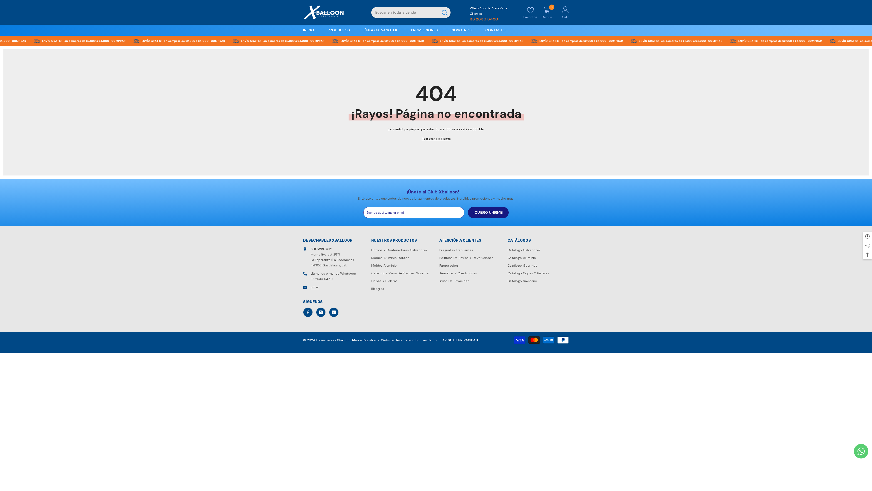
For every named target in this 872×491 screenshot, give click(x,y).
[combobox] (405, 12)
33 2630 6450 (322, 279)
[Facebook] (308, 312)
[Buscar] (411, 12)
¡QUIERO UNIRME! (488, 212)
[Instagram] (321, 312)
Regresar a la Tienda (436, 138)
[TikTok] (334, 312)
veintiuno (429, 340)
